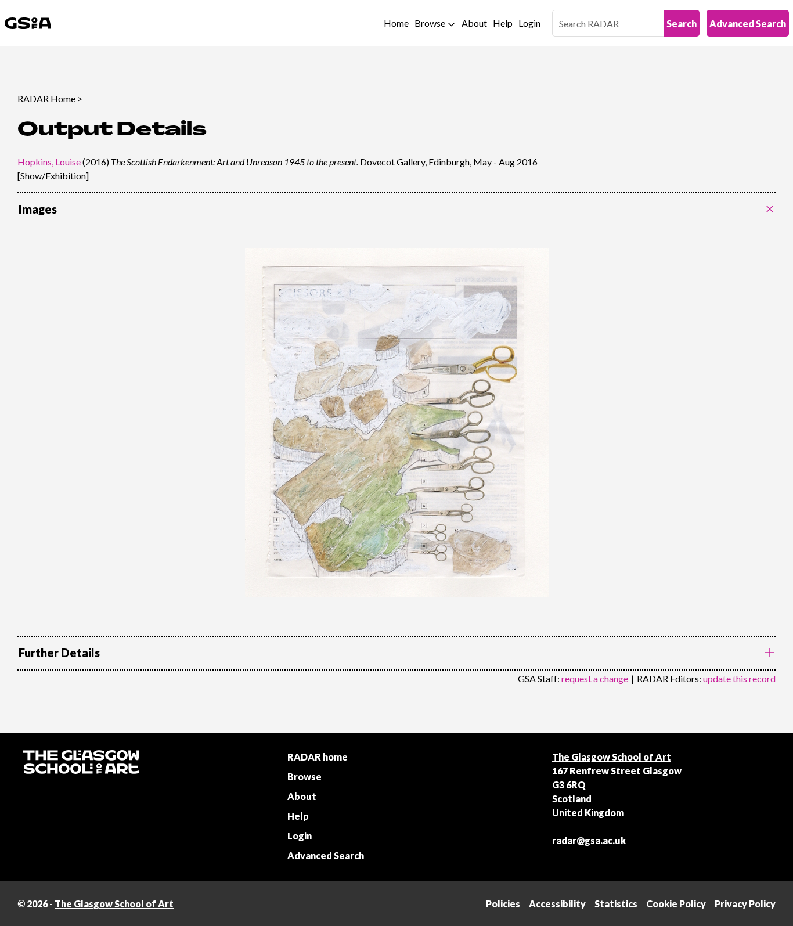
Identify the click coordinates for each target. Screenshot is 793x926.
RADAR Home (46, 98)
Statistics (615, 903)
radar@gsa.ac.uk (589, 840)
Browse (429, 22)
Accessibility (557, 903)
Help (503, 22)
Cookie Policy (676, 903)
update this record (739, 678)
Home (396, 22)
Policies (503, 903)
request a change (594, 678)
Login (529, 22)
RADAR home (317, 756)
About (474, 22)
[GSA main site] (28, 23)
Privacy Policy (745, 903)
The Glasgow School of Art (611, 756)
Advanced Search (747, 23)
